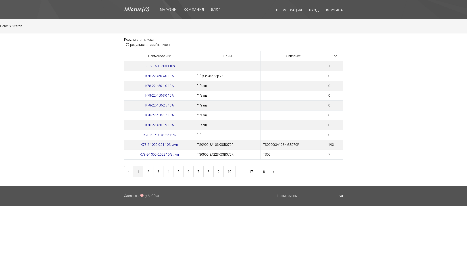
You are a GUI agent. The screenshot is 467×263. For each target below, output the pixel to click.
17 (251, 172)
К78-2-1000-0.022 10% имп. (159, 154)
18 (263, 172)
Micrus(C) (136, 9)
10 (229, 172)
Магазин (168, 9)
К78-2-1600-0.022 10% (159, 135)
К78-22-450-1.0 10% (159, 86)
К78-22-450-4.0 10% (159, 76)
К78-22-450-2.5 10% (159, 105)
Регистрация (289, 10)
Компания (194, 9)
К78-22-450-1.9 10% (159, 125)
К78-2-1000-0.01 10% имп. (159, 144)
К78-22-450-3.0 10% (159, 95)
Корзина (334, 10)
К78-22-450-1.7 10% (159, 115)
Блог (216, 9)
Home (4, 26)
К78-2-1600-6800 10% (159, 66)
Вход (314, 10)
